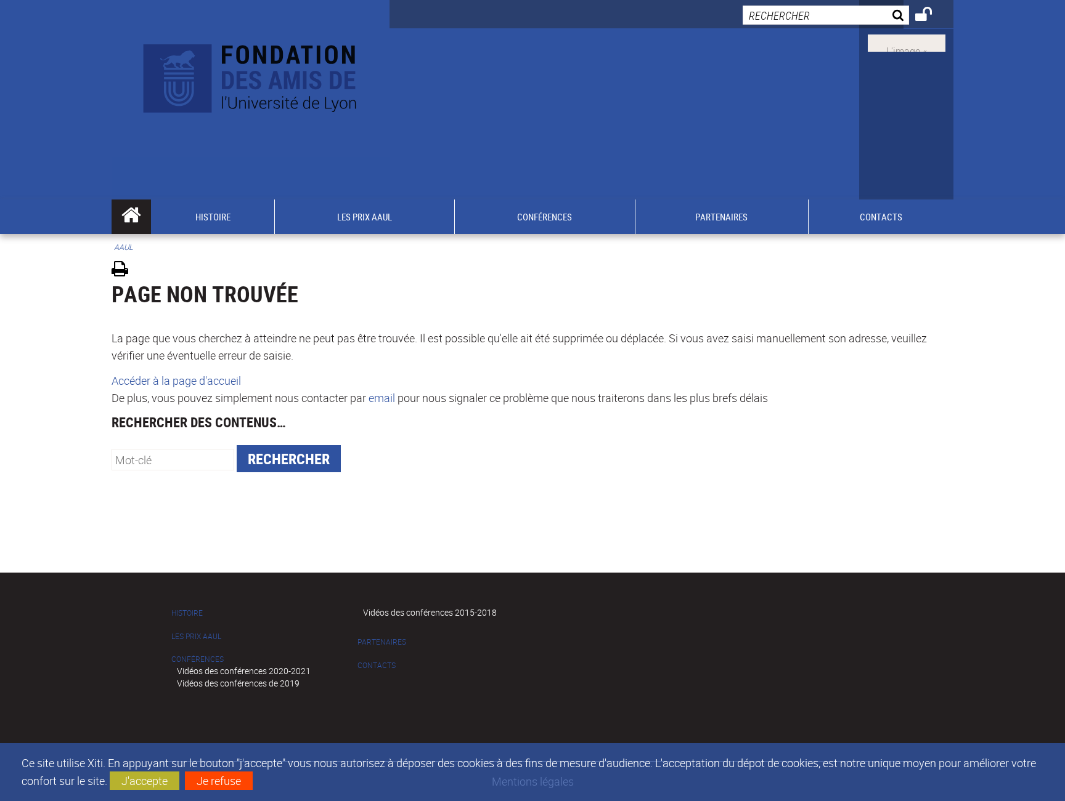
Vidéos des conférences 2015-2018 (430, 612)
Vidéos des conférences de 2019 (238, 683)
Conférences (197, 659)
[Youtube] (906, 41)
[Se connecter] (931, 16)
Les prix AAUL (196, 636)
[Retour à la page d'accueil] (251, 75)
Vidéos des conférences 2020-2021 (244, 671)
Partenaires (381, 642)
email (382, 397)
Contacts (376, 665)
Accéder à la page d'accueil (176, 380)
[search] (826, 15)
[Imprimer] (124, 270)
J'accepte (144, 780)
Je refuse (219, 780)
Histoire (187, 613)
